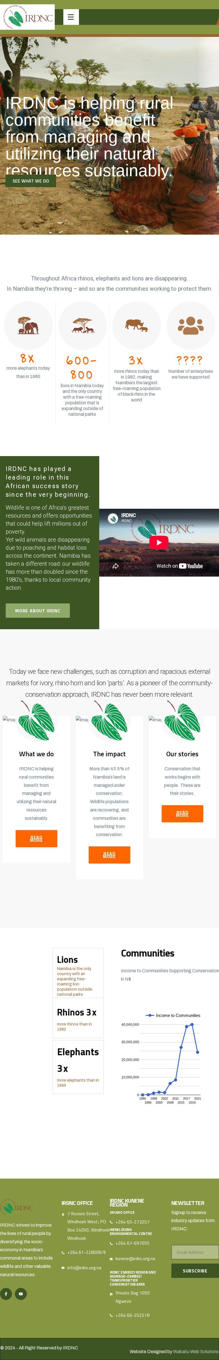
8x (28, 357)
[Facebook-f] (6, 1294)
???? (190, 360)
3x (136, 360)
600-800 (82, 367)
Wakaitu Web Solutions (196, 1351)
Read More (36, 839)
